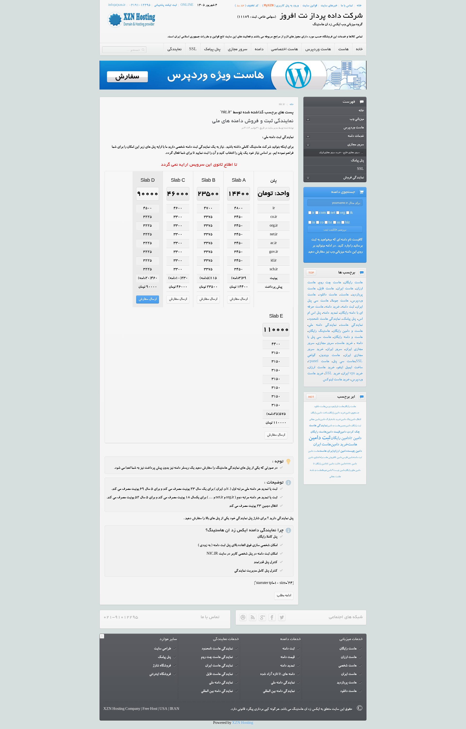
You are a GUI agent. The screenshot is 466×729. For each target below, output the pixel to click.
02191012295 (139, 5)
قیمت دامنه (287, 657)
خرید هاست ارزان (321, 368)
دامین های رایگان (352, 470)
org (342, 213)
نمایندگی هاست (351, 325)
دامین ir (355, 438)
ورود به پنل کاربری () (280, 5)
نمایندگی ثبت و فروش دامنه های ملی (252, 121)
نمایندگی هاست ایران (219, 666)
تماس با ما (347, 6)
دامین (329, 470)
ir (313, 213)
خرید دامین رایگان (336, 413)
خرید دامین (339, 445)
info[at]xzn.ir (116, 5)
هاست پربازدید (347, 683)
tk (351, 213)
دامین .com (351, 464)
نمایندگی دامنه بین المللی (279, 691)
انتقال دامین (355, 419)
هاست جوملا (339, 301)
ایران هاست (326, 451)
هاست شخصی (347, 666)
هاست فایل (326, 289)
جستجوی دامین (352, 413)
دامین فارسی (347, 457)
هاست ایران (345, 289)
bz (330, 223)
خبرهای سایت (329, 6)
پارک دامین (325, 419)
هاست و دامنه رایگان (348, 337)
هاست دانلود (328, 295)
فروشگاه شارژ (162, 666)
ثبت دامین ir (332, 464)
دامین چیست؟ (338, 470)
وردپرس (329, 406)
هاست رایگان (353, 283)
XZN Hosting (242, 723)
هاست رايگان (350, 406)
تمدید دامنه (330, 313)
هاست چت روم (330, 283)
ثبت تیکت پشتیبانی (165, 5)
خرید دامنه (332, 307)
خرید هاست (344, 343)
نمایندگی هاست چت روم (217, 657)
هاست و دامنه (316, 470)
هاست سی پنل (344, 362)
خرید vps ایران (352, 374)
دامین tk (338, 457)
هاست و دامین (333, 426)
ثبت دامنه (347, 307)
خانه (359, 6)
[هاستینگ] (131, 28)
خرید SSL (332, 374)
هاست (344, 295)
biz (347, 223)
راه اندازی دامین (315, 457)
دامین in (342, 464)
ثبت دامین (319, 438)
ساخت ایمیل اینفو (350, 368)
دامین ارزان (340, 451)
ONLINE (187, 5)
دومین (343, 426)
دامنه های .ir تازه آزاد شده (277, 674)
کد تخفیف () (246, 5)
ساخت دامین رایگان (319, 413)
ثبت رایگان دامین (353, 426)
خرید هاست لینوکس (336, 380)
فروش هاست (328, 457)
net (333, 213)
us (338, 223)
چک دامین (345, 419)
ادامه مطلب (284, 596)
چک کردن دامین (349, 432)
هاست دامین (313, 451)
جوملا (324, 470)
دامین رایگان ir (320, 464)
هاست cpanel (318, 362)
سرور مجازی (325, 343)
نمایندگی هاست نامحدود (324, 319)
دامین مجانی (314, 419)
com (322, 213)
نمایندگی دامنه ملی (322, 325)
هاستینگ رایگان (319, 331)
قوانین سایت (309, 6)
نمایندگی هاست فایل (219, 674)
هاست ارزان (338, 406)
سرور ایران (334, 350)
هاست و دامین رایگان (348, 331)
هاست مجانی (335, 476)
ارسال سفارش (239, 299)
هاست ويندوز (330, 356)
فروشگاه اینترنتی (160, 674)
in (313, 223)
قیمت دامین (333, 432)
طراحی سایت (162, 649)
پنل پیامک (349, 319)
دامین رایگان (340, 438)
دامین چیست (354, 451)
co (322, 223)
